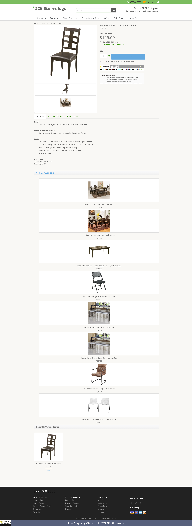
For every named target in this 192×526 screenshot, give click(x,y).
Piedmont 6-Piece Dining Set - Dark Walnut (99, 204)
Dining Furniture (45, 23)
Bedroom (54, 18)
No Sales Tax (102, 503)
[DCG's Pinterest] (140, 503)
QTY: (101, 51)
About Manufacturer (55, 116)
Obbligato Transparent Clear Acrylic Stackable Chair (99, 419)
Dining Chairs (56, 23)
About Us (101, 500)
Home (36, 23)
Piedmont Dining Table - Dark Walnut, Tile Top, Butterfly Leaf (99, 266)
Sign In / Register (39, 503)
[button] (96, 523)
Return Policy (70, 500)
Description (40, 116)
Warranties (36, 512)
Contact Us (37, 509)
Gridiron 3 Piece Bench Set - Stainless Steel (99, 327)
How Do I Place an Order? (42, 506)
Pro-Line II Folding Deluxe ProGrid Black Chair (99, 296)
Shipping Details (72, 116)
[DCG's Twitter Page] (136, 503)
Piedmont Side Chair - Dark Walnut (48, 464)
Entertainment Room (91, 18)
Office (106, 18)
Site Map (101, 512)
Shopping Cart (38, 500)
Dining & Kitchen (70, 18)
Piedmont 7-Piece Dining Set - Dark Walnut (99, 235)
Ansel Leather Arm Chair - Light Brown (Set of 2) (99, 389)
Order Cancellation (72, 506)
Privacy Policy (102, 506)
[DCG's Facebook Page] (131, 503)
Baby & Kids (119, 18)
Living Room (40, 18)
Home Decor (134, 18)
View (48, 470)
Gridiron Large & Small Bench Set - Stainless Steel (99, 358)
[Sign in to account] (158, 1)
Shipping (68, 509)
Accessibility (102, 509)
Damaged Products (72, 503)
